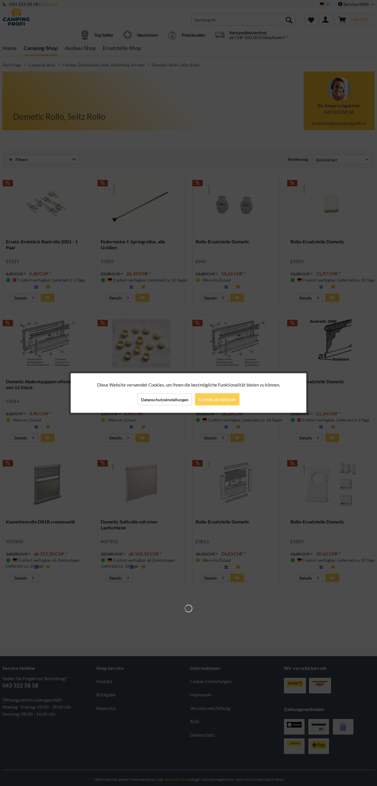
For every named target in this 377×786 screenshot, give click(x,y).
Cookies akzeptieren (217, 399)
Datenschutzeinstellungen (164, 399)
